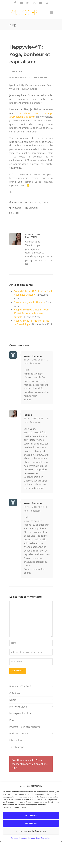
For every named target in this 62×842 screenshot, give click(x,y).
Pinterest (17, 207)
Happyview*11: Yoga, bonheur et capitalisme (29, 54)
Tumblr (45, 202)
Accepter (31, 815)
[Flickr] (21, 3)
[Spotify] (47, 3)
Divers (12, 699)
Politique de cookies (19, 838)
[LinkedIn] (34, 3)
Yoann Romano (33, 356)
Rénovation (15, 740)
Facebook (16, 202)
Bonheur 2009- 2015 (18, 77)
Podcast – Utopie (18, 733)
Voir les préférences (31, 831)
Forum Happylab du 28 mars (29, 302)
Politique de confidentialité (39, 838)
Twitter (32, 202)
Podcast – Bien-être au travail (25, 726)
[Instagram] (28, 3)
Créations (14, 693)
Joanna (28, 414)
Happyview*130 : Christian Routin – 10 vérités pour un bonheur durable (33, 313)
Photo (12, 720)
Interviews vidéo (38, 77)
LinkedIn (33, 207)
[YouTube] (40, 3)
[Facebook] (15, 3)
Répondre (35, 363)
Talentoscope (16, 747)
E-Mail (15, 212)
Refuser (31, 823)
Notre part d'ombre (20, 713)
